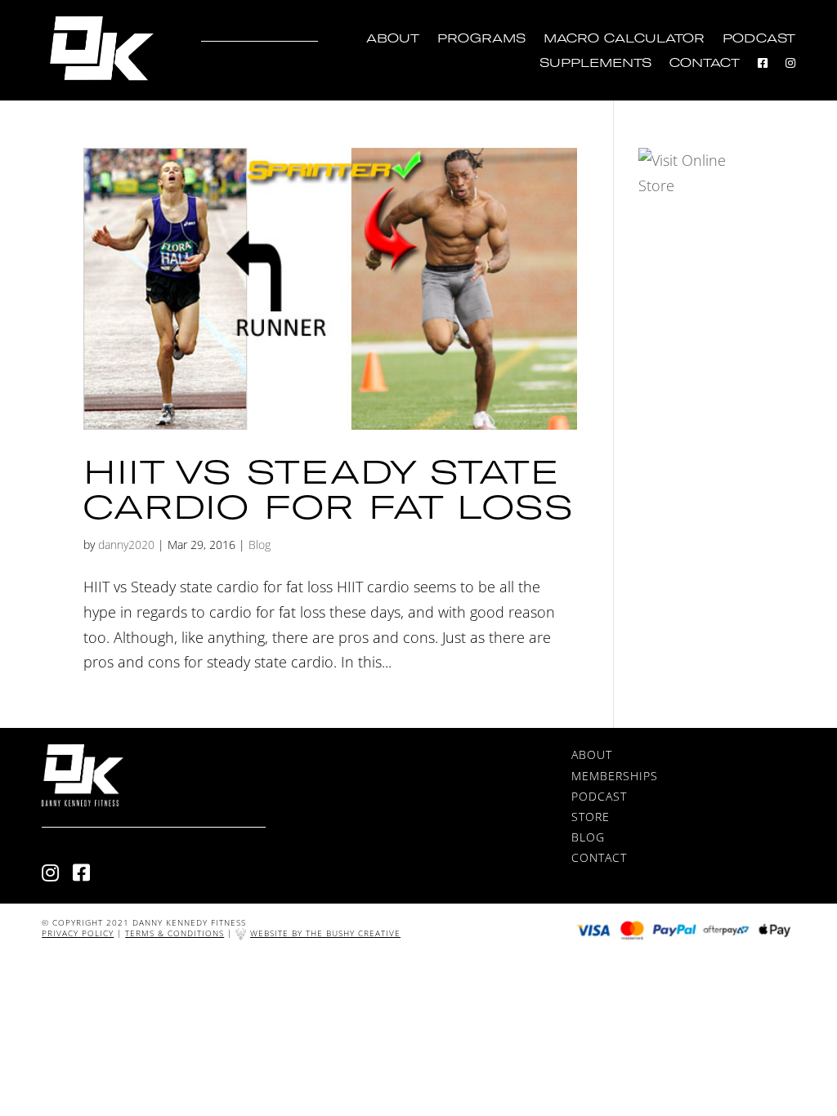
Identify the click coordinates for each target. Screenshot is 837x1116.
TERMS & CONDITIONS (174, 933)
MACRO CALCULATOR (624, 39)
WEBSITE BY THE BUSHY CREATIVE (325, 933)
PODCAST (759, 39)
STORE (590, 816)
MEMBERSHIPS (614, 775)
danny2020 (126, 544)
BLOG (588, 837)
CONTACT (704, 63)
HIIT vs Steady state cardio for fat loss (328, 488)
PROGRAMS (481, 39)
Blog (259, 544)
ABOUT (392, 39)
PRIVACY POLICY (78, 933)
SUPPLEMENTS (595, 63)
